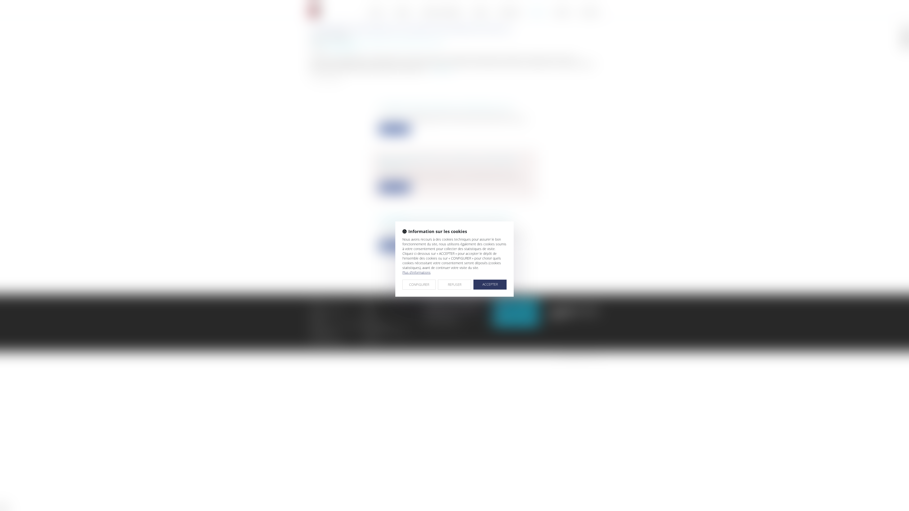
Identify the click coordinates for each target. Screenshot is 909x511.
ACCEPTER (490, 284)
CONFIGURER (419, 284)
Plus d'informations (416, 272)
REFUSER (454, 284)
